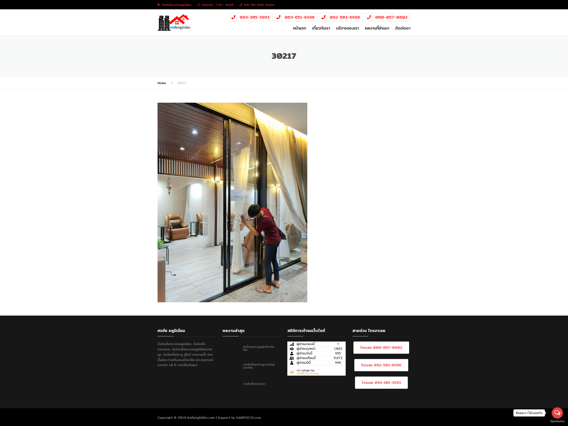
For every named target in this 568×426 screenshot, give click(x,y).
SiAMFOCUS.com (308, 373)
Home (162, 83)
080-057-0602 (391, 17)
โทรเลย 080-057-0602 (381, 347)
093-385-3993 (255, 17)
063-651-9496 (300, 17)
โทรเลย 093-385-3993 (381, 382)
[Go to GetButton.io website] (557, 421)
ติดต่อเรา (402, 28)
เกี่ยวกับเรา (321, 28)
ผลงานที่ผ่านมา (377, 28)
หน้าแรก (299, 28)
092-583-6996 (345, 17)
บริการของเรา (347, 28)
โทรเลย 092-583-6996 (381, 365)
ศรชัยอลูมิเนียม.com (201, 417)
